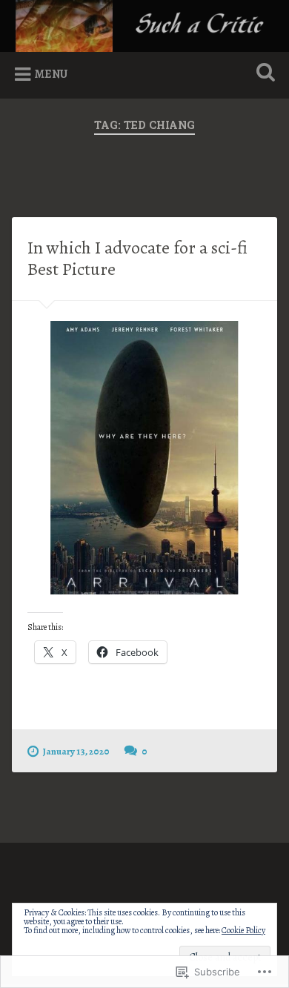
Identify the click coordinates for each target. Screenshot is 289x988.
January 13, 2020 (76, 751)
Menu (51, 74)
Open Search (263, 74)
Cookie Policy (243, 930)
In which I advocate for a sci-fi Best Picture (137, 258)
